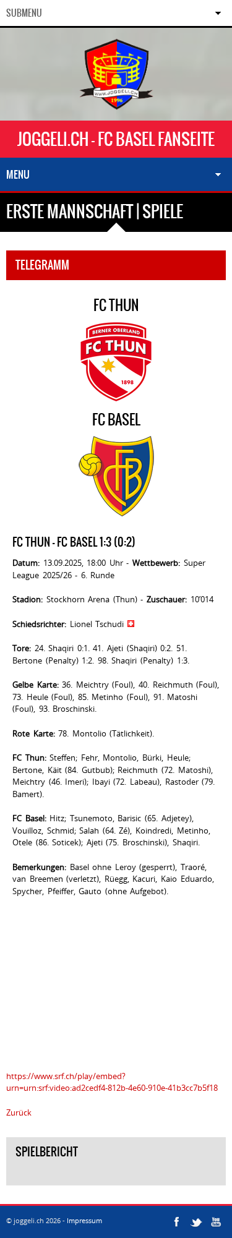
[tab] (116, 1176)
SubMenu (24, 13)
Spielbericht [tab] (46, 1151)
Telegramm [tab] (42, 265)
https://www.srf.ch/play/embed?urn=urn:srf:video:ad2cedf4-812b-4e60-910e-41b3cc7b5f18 (112, 1082)
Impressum (84, 1220)
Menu (18, 174)
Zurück (19, 1112)
